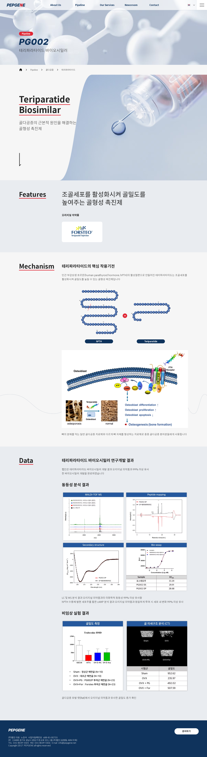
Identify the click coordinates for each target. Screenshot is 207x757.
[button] (26, 34)
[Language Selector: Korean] (191, 5)
